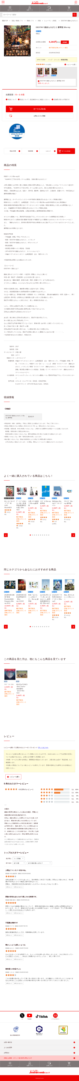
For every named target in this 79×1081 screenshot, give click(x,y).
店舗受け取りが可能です (62, 99)
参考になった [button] (9, 887)
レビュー (48, 151)
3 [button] (34, 535)
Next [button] (73, 535)
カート (69, 10)
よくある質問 (8, 1047)
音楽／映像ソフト (17, 21)
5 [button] (38, 535)
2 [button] (32, 535)
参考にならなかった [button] (18, 887)
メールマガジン (55, 1019)
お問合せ (6, 1053)
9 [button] (46, 535)
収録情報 (30, 151)
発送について (12, 99)
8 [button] (44, 535)
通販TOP (5, 21)
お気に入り (49, 10)
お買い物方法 (8, 1042)
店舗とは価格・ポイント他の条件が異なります (18, 1058)
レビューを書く (72, 64)
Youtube (29, 1019)
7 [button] (42, 535)
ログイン (76, 4)
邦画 (39, 21)
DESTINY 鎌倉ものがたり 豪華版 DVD (52, 81)
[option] (10, 500)
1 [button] (30, 535)
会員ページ (30, 10)
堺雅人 (38, 33)
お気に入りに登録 (39, 116)
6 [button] (40, 535)
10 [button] (48, 535)
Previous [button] (6, 535)
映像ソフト (30, 21)
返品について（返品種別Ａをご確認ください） (35, 99)
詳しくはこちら (43, 747)
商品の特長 (13, 151)
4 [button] (36, 535)
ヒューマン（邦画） (50, 21)
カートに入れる (39, 109)
